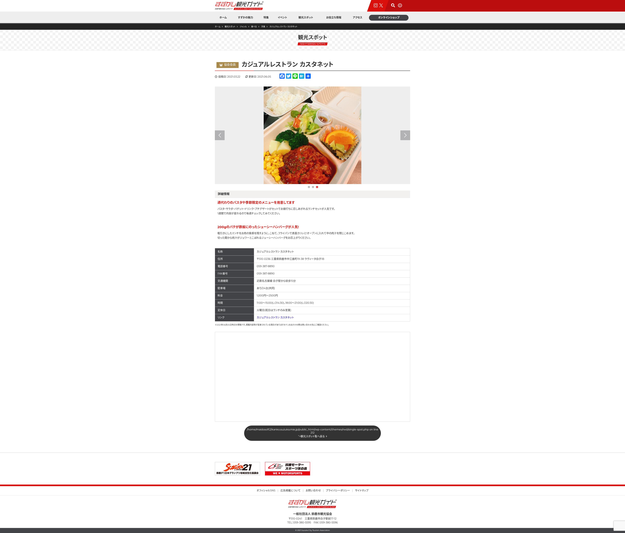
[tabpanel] (312, 135)
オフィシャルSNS (266, 490)
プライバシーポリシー (338, 490)
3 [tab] (317, 187)
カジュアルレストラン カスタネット (275, 317)
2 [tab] (313, 187)
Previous (220, 135)
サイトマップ (361, 490)
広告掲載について (290, 490)
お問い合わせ (313, 490)
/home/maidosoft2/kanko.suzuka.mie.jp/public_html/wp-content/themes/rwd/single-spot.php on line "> (312, 433)
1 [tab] (309, 187)
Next (405, 135)
